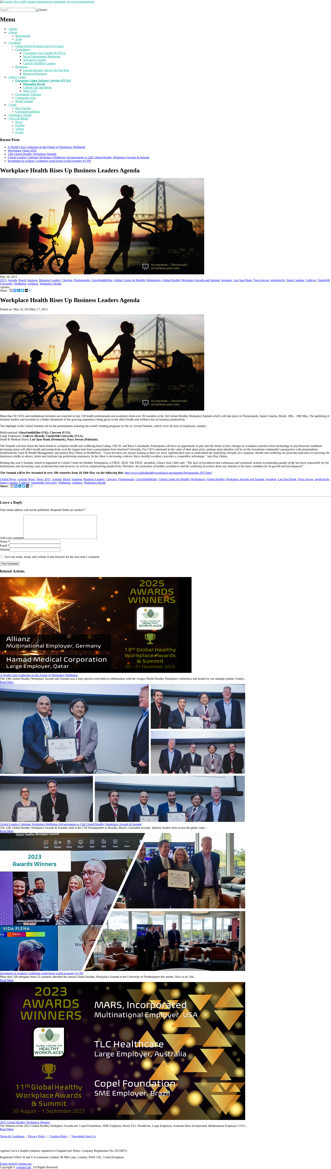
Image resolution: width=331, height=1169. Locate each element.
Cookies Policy (58, 1136)
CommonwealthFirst (27, 111)
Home (12, 28)
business (32, 280)
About (12, 32)
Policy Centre (17, 77)
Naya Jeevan (261, 280)
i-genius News (26, 479)
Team (18, 39)
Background (22, 35)
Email (3, 545)
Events (19, 132)
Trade (12, 104)
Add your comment (12, 537)
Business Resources (35, 73)
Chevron (67, 280)
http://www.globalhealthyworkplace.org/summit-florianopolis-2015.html (168, 472)
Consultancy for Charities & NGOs (44, 53)
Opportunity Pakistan (28, 94)
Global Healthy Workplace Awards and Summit (191, 280)
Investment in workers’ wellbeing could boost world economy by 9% (49, 160)
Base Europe (23, 108)
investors (226, 280)
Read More (7, 682)
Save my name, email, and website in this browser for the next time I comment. (52, 556)
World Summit (24, 101)
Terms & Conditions (12, 1136)
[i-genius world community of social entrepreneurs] (47, 1)
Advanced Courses (34, 59)
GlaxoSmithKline (101, 280)
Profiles (20, 125)
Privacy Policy (37, 1136)
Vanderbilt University (44, 482)
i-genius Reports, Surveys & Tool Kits (46, 70)
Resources (21, 66)
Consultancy (22, 49)
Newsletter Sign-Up (83, 1136)
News (18, 122)
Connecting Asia (25, 97)
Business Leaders (49, 280)
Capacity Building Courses (39, 63)
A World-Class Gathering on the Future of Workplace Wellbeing (46, 147)
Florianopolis (82, 280)
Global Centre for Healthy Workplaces (137, 280)
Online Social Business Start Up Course (39, 46)
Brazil (22, 280)
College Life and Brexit (37, 87)
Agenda (12, 280)
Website (5, 549)
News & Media (18, 118)
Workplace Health (19, 115)
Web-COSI (30, 91)
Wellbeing (20, 283)
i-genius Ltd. (23, 1167)
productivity (277, 280)
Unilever (311, 280)
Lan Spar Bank (243, 280)
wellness (33, 283)
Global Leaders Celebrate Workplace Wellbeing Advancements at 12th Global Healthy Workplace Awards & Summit (78, 157)
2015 (3, 280)
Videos (19, 128)
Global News (8, 479)
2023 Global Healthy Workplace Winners (25, 1122)
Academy (14, 42)
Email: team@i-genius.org (16, 1163)
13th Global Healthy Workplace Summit (32, 154)
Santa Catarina (295, 280)
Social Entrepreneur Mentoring (41, 56)
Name (3, 541)
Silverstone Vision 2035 (22, 150)
